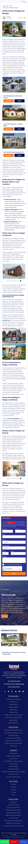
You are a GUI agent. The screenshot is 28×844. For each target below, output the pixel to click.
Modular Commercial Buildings (13, 699)
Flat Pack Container (13, 774)
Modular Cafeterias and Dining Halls (13, 715)
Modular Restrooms (13, 723)
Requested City (5, 545)
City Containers (13, 758)
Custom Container (13, 766)
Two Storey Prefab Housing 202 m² (13, 152)
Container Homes (13, 764)
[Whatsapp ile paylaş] (24, 18)
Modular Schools (13, 712)
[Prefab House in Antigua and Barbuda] (14, 343)
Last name (17, 529)
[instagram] (12, 691)
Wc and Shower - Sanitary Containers (13, 761)
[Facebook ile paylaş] (17, 18)
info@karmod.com (11, 523)
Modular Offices (13, 704)
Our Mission (13, 784)
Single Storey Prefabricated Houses (13, 730)
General (4, 635)
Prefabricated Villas (8, 134)
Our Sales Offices (15, 687)
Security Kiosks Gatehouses (13, 813)
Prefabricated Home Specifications (13, 743)
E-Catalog (13, 792)
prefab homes (6, 320)
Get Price (8, 101)
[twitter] (8, 691)
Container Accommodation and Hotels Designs (13, 772)
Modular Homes (7, 78)
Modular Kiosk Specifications (13, 823)
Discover (4, 616)
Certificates (13, 787)
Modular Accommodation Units (13, 717)
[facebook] (4, 691)
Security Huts (13, 802)
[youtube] (19, 691)
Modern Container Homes (13, 807)
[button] (7, 280)
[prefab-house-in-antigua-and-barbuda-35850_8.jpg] (14, 271)
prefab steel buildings (13, 418)
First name (4, 529)
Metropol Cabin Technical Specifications (13, 826)
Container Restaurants (13, 769)
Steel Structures (13, 702)
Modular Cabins (13, 799)
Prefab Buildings (13, 696)
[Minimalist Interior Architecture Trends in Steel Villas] (14, 639)
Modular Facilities (13, 720)
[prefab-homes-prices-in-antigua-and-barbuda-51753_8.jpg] (14, 469)
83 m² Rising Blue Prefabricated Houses (12, 97)
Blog (13, 795)
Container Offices (13, 753)
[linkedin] (15, 691)
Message (4, 556)
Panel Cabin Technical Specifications (13, 820)
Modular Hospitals (13, 707)
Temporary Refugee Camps (13, 777)
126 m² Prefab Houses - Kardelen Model (13, 125)
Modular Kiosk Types (13, 805)
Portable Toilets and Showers (13, 810)
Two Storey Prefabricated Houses (13, 733)
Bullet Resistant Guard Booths (13, 815)
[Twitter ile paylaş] (20, 18)
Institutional (13, 781)
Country (4, 540)
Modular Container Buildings (13, 756)
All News (13, 789)
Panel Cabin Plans (13, 818)
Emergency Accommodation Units (13, 741)
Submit (14, 574)
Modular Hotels (13, 710)
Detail (19, 101)
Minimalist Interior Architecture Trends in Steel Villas (13, 653)
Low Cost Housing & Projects (13, 738)
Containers (13, 750)
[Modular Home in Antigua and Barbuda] (14, 359)
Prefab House (13, 746)
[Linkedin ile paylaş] (22, 18)
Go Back (24, 1)
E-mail (3, 534)
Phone (3, 551)
